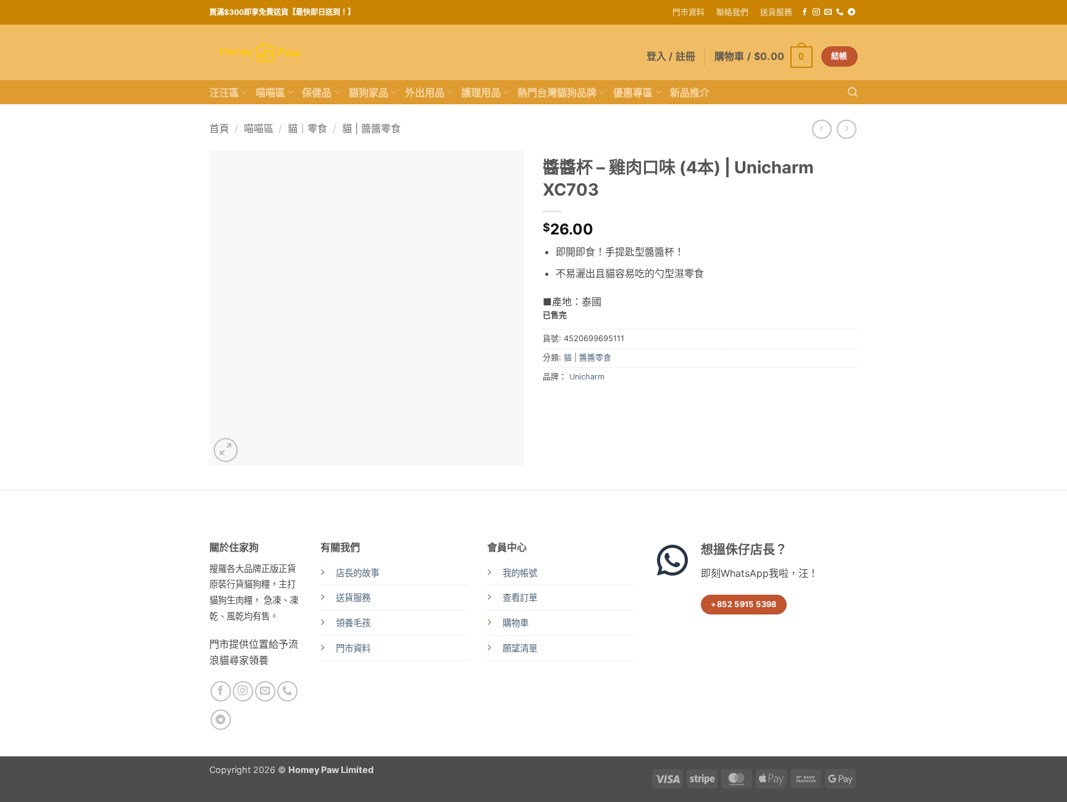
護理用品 (481, 92)
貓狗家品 (368, 92)
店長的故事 (357, 573)
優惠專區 (633, 92)
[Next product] (821, 129)
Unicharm (587, 376)
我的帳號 (520, 573)
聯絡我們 (732, 12)
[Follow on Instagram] (816, 12)
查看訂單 (520, 597)
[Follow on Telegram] (851, 12)
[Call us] (839, 12)
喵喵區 (270, 92)
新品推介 (689, 92)
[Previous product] (846, 129)
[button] (763, 56)
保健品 (317, 92)
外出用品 (425, 92)
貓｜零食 (307, 128)
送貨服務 (776, 12)
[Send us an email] (828, 12)
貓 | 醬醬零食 (371, 128)
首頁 (219, 128)
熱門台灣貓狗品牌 (556, 92)
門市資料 (688, 12)
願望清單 (520, 648)
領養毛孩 (353, 623)
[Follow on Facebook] (804, 12)
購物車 (516, 623)
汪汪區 (224, 92)
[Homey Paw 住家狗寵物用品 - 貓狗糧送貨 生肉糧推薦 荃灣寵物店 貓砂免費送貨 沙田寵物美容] (260, 53)
